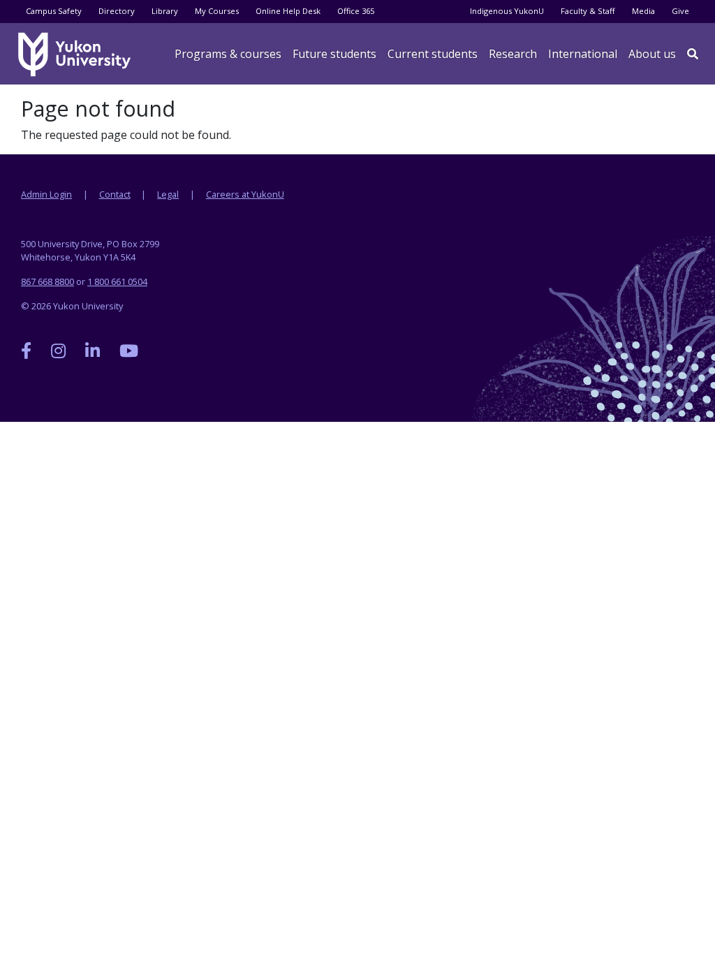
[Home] (76, 54)
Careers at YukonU (245, 194)
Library (165, 11)
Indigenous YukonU (507, 11)
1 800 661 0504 (117, 281)
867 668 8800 (47, 281)
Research (513, 53)
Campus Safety (54, 11)
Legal (168, 194)
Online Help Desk (288, 11)
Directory (116, 11)
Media (643, 11)
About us (652, 53)
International (582, 53)
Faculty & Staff (588, 11)
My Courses (217, 11)
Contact (115, 194)
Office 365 (355, 11)
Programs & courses (228, 53)
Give (680, 11)
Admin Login (46, 194)
